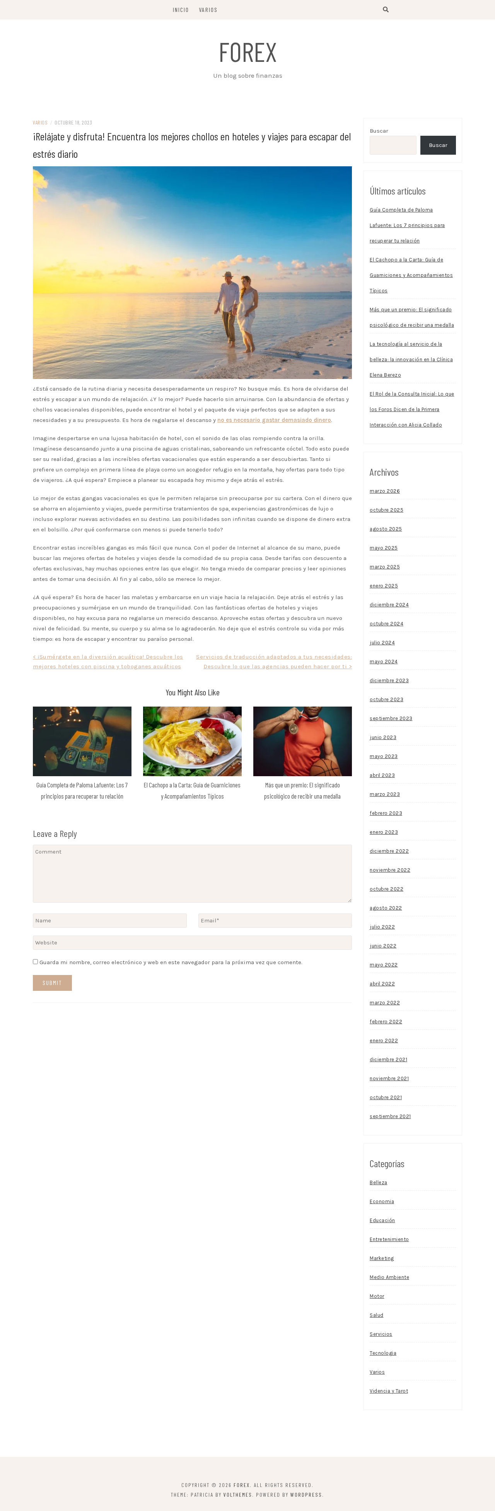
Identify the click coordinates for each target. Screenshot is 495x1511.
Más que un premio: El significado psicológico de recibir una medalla (412, 317)
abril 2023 (382, 775)
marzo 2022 (385, 1003)
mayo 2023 (384, 756)
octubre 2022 (386, 889)
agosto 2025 (386, 529)
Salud (377, 1315)
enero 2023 (384, 832)
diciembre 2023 (389, 680)
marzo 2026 (385, 491)
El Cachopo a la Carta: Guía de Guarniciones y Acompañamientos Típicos (411, 275)
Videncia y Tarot (389, 1391)
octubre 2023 (386, 699)
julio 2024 (382, 642)
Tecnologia (383, 1353)
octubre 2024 (386, 624)
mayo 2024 (384, 661)
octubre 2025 (386, 510)
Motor (377, 1296)
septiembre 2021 (390, 1116)
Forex (247, 51)
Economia (382, 1201)
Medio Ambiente (389, 1277)
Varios (208, 9)
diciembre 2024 (389, 605)
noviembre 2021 (389, 1078)
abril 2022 (382, 984)
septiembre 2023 (391, 718)
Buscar (379, 130)
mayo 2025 (384, 548)
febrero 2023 (386, 813)
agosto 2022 (386, 908)
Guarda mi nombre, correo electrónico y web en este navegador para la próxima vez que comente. (170, 962)
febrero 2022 (386, 1021)
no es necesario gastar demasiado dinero (274, 420)
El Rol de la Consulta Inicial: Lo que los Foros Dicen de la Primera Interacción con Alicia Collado (412, 409)
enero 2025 (384, 586)
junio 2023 (383, 737)
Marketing (382, 1258)
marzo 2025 (385, 567)
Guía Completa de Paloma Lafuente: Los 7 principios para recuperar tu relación (407, 225)
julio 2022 (382, 927)
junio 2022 (383, 946)
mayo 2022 (384, 965)
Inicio (181, 9)
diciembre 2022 (389, 851)
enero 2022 (384, 1040)
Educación (382, 1220)
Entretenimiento (389, 1239)
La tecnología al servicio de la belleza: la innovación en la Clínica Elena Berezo (411, 359)
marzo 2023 (385, 794)
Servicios (381, 1334)
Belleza (378, 1182)
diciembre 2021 (388, 1059)
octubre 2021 (386, 1097)
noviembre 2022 (390, 870)
